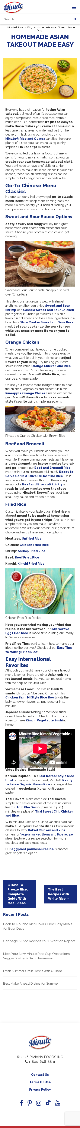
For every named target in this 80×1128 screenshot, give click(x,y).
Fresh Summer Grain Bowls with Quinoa (32, 971)
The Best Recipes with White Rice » (58, 894)
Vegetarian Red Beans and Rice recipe (46, 834)
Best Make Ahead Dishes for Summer (31, 983)
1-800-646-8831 (42, 1062)
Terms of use (40, 1082)
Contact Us (40, 1074)
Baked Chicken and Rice (46, 830)
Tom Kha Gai (26, 807)
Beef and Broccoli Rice (52, 467)
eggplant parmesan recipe (32, 849)
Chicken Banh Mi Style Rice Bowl (30, 697)
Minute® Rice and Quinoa (25, 138)
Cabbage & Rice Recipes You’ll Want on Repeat (39, 941)
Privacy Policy (40, 1089)
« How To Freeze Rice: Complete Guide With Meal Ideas (17, 894)
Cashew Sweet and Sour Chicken (48, 310)
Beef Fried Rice (27, 557)
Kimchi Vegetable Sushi (44, 720)
